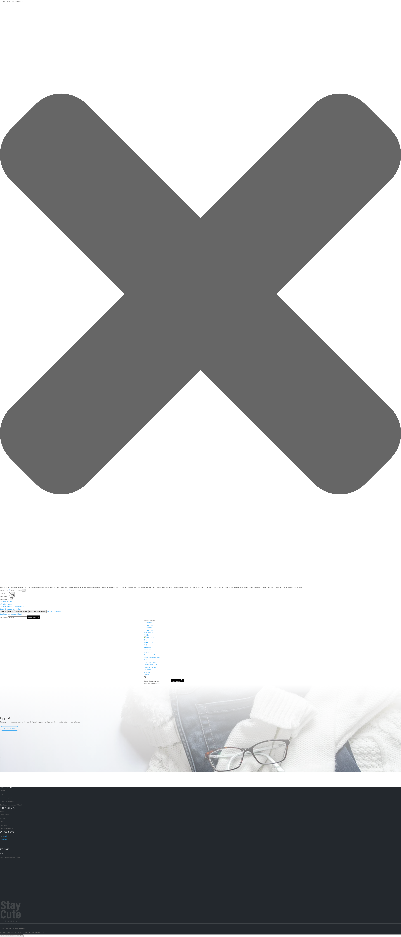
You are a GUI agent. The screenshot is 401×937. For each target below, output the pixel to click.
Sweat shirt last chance (152, 657)
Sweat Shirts (148, 642)
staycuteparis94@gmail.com (10, 857)
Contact (146, 675)
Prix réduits (148, 652)
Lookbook (147, 670)
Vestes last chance (150, 665)
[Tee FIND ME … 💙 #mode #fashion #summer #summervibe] (220, 775)
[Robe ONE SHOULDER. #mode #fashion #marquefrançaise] (20, 775)
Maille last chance (150, 660)
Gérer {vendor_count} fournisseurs (12, 606)
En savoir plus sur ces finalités (10, 609)
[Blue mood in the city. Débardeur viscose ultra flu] (381, 779)
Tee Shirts (147, 647)
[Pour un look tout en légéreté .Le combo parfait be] (301, 778)
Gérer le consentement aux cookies (12, 936)
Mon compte (148, 632)
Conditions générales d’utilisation (11, 614)
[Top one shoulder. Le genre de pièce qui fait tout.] (341, 778)
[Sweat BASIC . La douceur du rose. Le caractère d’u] (140, 777)
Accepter (3, 611)
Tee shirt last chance (151, 655)
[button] (200, 294)
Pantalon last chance (151, 667)
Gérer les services (6, 604)
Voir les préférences (21, 611)
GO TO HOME (9, 728)
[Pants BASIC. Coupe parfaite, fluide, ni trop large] (180, 777)
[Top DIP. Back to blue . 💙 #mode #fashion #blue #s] (100, 775)
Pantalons (147, 650)
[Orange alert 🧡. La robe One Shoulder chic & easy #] (261, 775)
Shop (146, 640)
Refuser (10, 611)
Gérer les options (6, 602)
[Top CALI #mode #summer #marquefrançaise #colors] (60, 774)
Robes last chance (150, 662)
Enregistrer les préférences (37, 611)
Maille (146, 645)
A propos (147, 672)
